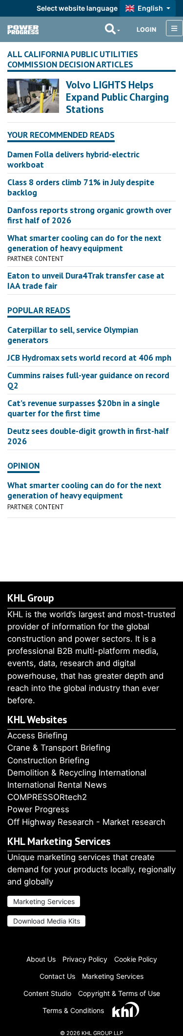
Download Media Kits (46, 921)
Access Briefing (37, 735)
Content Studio (47, 993)
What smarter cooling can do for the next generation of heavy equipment (84, 243)
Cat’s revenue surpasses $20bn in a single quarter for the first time (83, 408)
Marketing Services (44, 901)
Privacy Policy (84, 959)
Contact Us (57, 976)
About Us (41, 959)
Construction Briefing (48, 760)
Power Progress (38, 809)
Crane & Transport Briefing (58, 748)
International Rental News (57, 785)
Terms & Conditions (73, 1010)
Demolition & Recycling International (76, 772)
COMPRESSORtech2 (47, 797)
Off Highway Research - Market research (86, 822)
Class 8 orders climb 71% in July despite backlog (80, 187)
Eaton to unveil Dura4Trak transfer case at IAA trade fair (85, 280)
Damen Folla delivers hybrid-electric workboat (73, 159)
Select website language (77, 8)
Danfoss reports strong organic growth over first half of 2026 (89, 215)
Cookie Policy (135, 959)
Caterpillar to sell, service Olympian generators (72, 334)
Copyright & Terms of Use (119, 993)
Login (146, 29)
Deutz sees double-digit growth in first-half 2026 (88, 436)
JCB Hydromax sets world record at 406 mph (89, 357)
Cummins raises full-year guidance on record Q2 (88, 380)
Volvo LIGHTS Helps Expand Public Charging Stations (117, 97)
